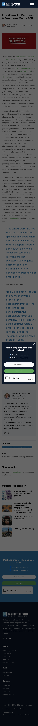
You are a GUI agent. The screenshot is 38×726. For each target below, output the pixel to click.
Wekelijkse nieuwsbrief (20, 358)
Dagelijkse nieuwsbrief (20, 355)
